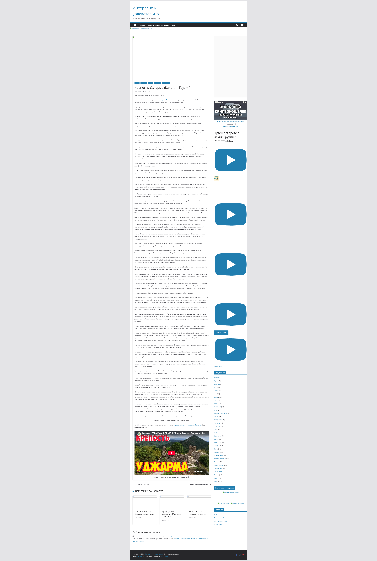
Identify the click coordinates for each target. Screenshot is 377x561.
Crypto (216, 381)
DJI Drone (217, 384)
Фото (215, 478)
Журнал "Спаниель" (220, 413)
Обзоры (151, 83)
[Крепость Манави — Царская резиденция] (145, 497)
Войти (216, 515)
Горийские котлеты (142, 485)
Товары (216, 475)
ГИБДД (216, 400)
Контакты (176, 25)
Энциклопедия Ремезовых (158, 25)
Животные (217, 407)
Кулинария (217, 436)
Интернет (217, 423)
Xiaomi (216, 390)
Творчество (218, 468)
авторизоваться (174, 536)
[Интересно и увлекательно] (135, 25)
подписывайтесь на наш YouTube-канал (188, 425)
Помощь (157, 83)
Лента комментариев (221, 521)
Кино (215, 429)
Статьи (216, 462)
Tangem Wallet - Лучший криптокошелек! (230, 121)
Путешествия (166, 83)
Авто (215, 394)
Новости (216, 442)
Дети (215, 403)
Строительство (219, 465)
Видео (137, 83)
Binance (216, 378)
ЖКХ (215, 410)
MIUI (215, 387)
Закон (216, 416)
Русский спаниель (220, 459)
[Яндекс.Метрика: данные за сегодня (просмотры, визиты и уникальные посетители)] (224, 503)
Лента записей (219, 518)
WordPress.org (218, 524)
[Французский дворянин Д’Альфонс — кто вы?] (172, 497)
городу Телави (166, 100)
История (143, 83)
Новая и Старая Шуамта (199, 485)
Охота (216, 449)
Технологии (218, 472)
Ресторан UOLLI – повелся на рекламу (198, 512)
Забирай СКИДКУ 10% (230, 126)
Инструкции (218, 420)
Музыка (216, 439)
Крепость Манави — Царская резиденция (144, 512)
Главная (142, 25)
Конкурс (216, 433)
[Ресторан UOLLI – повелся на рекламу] (199, 497)
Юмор (216, 481)
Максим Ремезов (149, 92)
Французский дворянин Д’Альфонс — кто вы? (171, 514)
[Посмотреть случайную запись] (242, 25)
